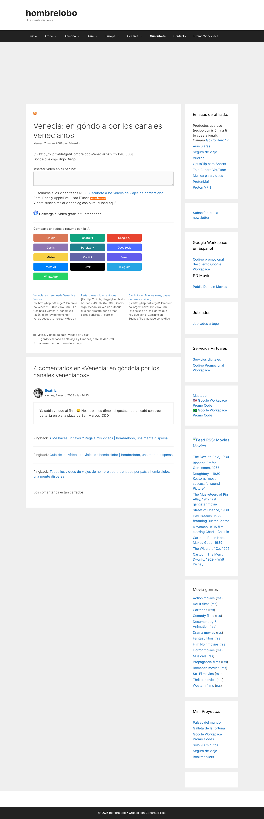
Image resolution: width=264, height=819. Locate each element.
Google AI (124, 237)
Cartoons (200, 610)
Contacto (179, 36)
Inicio (33, 36)
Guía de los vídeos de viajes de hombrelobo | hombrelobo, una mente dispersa (111, 455)
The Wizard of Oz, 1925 (211, 549)
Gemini (51, 247)
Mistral (51, 257)
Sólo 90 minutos (205, 745)
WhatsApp (51, 276)
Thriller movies (204, 680)
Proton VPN (202, 187)
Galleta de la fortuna (209, 728)
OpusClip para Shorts (209, 164)
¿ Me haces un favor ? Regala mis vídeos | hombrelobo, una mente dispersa (109, 438)
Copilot (87, 257)
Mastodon (201, 396)
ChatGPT (87, 237)
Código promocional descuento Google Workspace (208, 264)
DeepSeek (124, 247)
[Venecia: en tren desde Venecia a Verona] (57, 307)
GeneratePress (156, 813)
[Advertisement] (132, 71)
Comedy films (203, 616)
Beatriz (51, 390)
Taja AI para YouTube (209, 170)
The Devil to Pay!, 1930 (211, 457)
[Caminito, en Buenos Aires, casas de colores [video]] (152, 307)
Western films (203, 685)
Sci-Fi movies (203, 674)
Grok (88, 266)
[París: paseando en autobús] (105, 305)
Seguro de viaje (205, 152)
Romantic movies (206, 668)
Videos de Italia (56, 334)
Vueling (198, 158)
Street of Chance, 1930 (211, 510)
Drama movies (204, 632)
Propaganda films (206, 662)
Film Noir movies (206, 644)
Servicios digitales (207, 359)
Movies (199, 446)
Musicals (199, 656)
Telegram (124, 266)
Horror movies (204, 650)
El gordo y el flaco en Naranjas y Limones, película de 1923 (76, 339)
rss (219, 598)
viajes (41, 334)
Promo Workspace (205, 36)
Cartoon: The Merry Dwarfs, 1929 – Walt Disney (208, 559)
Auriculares (201, 146)
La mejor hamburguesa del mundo (60, 343)
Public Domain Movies (210, 287)
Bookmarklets (203, 757)
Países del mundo (207, 722)
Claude (50, 237)
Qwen (124, 257)
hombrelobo (51, 13)
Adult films (201, 604)
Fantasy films (203, 638)
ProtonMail (201, 182)
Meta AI (51, 266)
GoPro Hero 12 (217, 140)
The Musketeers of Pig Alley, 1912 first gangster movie (210, 499)
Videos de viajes (78, 334)
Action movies (204, 598)
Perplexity (87, 247)
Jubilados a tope (206, 324)
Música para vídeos (208, 176)
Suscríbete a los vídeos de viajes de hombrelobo (125, 193)
